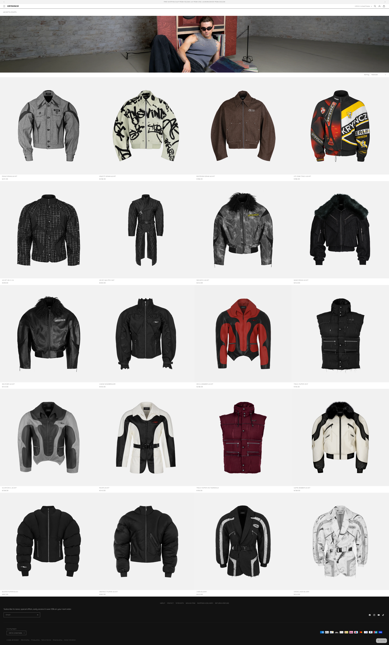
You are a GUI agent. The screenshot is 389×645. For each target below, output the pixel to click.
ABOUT (162, 603)
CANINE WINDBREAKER (107, 384)
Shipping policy (57, 640)
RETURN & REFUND (222, 603)
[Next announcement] (385, 2)
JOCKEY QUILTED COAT (106, 280)
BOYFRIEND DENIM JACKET (206, 176)
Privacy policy (35, 640)
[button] (4, 6)
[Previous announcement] (4, 2)
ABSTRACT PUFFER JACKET (108, 592)
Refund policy (25, 640)
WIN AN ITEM (190, 603)
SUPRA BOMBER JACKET (302, 488)
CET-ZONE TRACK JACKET (302, 176)
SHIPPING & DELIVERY (205, 603)
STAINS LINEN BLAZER (301, 592)
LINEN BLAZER (202, 592)
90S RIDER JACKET (8, 384)
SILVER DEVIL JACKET (9, 488)
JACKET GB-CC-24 (8, 280)
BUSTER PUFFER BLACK (10, 592)
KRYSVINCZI (15, 640)
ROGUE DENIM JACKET (9, 176)
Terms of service (46, 640)
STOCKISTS (180, 603)
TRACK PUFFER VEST (301, 384)
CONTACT (170, 603)
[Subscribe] (38, 614)
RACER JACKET (104, 488)
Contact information (70, 640)
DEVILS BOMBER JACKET (205, 384)
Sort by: (366, 74)
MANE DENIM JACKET (301, 280)
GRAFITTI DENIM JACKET (107, 176)
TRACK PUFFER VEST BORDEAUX (208, 488)
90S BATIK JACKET (203, 280)
